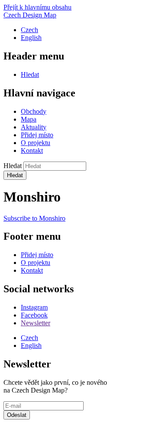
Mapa (28, 119)
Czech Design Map (29, 15)
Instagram (34, 307)
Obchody (33, 111)
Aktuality (33, 127)
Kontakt (32, 150)
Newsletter (35, 323)
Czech (29, 29)
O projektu (35, 142)
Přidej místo (37, 135)
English (31, 37)
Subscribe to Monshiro (34, 218)
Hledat (30, 74)
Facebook (34, 315)
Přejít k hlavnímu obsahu (37, 7)
